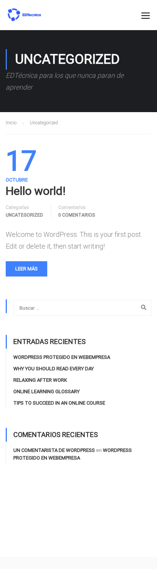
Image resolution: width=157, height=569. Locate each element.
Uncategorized (24, 215)
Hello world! (36, 191)
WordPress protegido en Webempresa (61, 357)
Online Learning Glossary (46, 391)
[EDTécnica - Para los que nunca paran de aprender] (24, 19)
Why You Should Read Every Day (53, 368)
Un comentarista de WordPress (54, 450)
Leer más (26, 269)
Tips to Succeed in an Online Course (59, 403)
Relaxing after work (40, 380)
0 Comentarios (76, 215)
